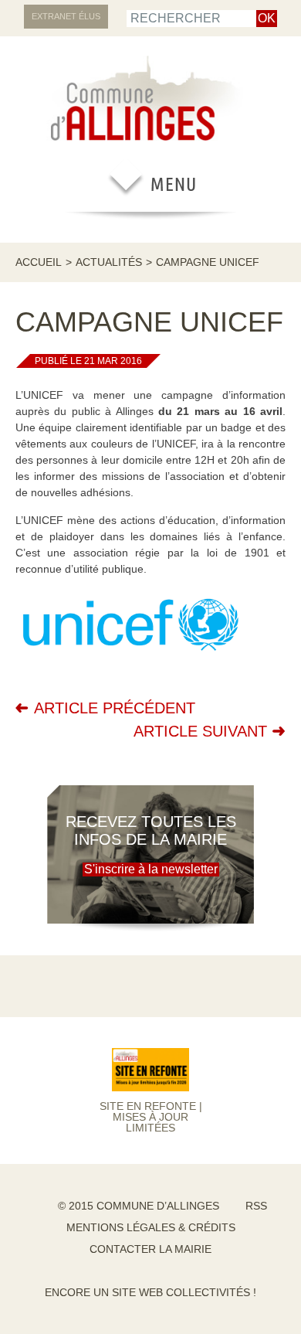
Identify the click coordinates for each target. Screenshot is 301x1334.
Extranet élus (66, 16)
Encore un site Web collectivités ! (150, 1292)
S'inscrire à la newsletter (151, 869)
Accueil (38, 262)
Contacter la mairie (150, 1249)
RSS (256, 1206)
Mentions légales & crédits (150, 1227)
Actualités (109, 262)
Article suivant (200, 731)
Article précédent (114, 708)
